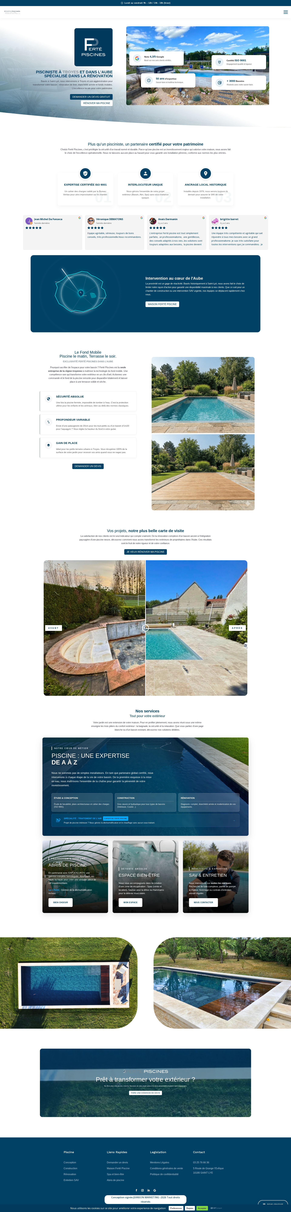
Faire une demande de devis (145, 1093)
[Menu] (285, 12)
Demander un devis (88, 466)
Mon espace (130, 902)
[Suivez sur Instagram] (142, 1190)
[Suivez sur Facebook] (136, 1190)
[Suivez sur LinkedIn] (148, 1190)
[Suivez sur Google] (154, 1190)
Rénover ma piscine (96, 103)
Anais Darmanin (167, 219)
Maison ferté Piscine (162, 304)
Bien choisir (60, 902)
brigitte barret (229, 219)
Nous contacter (203, 902)
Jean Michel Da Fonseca (48, 219)
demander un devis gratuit (91, 97)
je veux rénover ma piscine (145, 552)
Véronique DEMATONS (109, 219)
